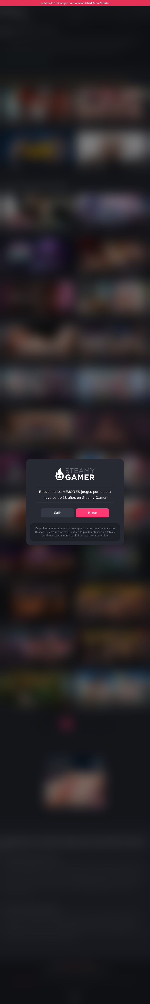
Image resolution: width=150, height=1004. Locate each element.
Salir (57, 512)
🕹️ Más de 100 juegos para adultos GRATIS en (75, 3)
